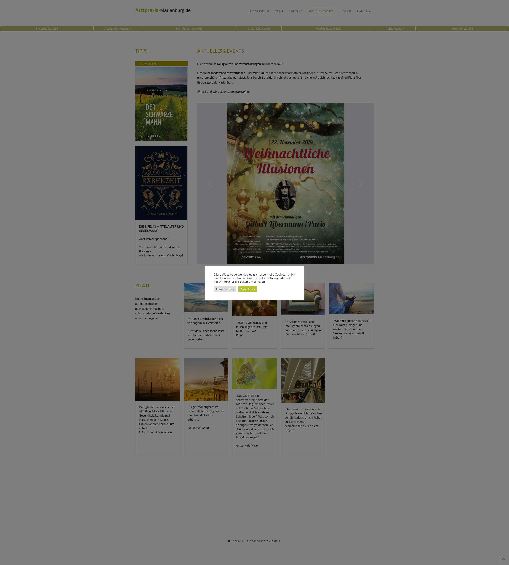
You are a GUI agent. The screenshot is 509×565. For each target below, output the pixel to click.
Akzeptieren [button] (248, 289)
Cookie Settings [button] (225, 289)
